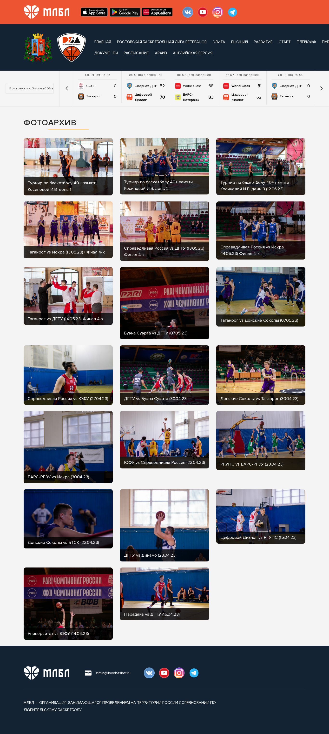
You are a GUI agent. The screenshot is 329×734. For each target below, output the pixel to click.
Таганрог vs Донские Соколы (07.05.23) (259, 320)
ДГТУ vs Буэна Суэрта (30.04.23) (156, 398)
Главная (102, 42)
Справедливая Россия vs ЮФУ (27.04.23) (68, 398)
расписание (136, 53)
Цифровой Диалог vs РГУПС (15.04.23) (258, 537)
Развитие (263, 42)
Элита (219, 42)
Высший (239, 42)
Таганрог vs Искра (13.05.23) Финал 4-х (66, 252)
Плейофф (306, 42)
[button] (66, 88)
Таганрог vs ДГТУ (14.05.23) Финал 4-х (65, 318)
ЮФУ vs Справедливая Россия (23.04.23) (164, 462)
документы (106, 53)
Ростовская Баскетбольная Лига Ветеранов (162, 42)
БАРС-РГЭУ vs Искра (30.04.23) (58, 477)
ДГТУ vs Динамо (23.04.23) (150, 555)
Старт (285, 42)
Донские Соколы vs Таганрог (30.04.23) (259, 398)
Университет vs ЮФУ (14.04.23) (58, 633)
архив (161, 53)
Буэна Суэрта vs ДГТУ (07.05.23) (155, 333)
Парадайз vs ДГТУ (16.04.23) (152, 614)
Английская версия (192, 53)
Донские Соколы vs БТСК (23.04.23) (63, 542)
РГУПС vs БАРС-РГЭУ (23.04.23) (251, 464)
